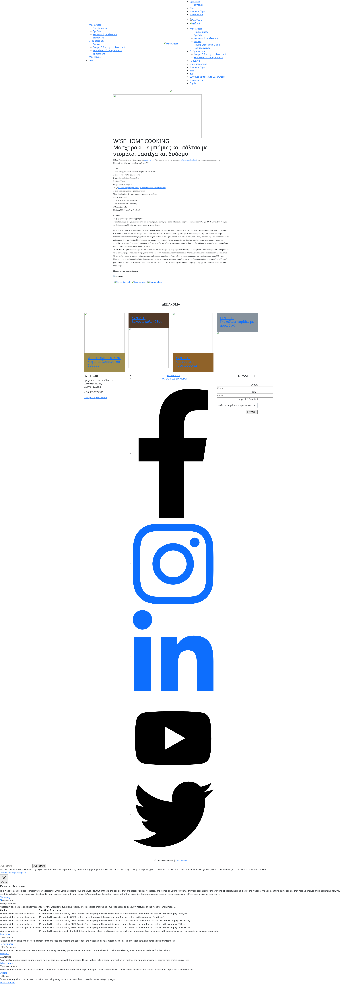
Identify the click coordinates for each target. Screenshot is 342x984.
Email (255, 391)
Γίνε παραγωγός (202, 47)
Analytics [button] (4, 953)
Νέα (91, 60)
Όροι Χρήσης (182, 860)
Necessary (7, 900)
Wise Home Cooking (189, 160)
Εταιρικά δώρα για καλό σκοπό (109, 47)
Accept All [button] (21, 872)
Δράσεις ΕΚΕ (99, 53)
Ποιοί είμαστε (100, 28)
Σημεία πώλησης (198, 63)
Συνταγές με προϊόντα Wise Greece (208, 76)
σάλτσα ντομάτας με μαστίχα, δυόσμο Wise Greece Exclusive (142, 188)
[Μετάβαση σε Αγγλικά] (195, 23)
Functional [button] (5, 934)
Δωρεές (96, 44)
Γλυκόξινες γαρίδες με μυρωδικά (237, 322)
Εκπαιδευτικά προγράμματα (107, 50)
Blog (192, 8)
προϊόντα (147, 160)
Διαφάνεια (98, 37)
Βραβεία (97, 31)
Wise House (95, 56)
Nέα (192, 70)
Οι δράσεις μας (96, 40)
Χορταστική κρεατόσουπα (186, 362)
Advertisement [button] (7, 963)
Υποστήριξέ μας (198, 11)
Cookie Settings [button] (8, 872)
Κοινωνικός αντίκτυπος (105, 34)
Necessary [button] (5, 897)
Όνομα (254, 384)
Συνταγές (198, 4)
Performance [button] (6, 943)
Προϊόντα (195, 1)
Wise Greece (95, 24)
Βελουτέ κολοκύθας (147, 320)
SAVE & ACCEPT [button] (7, 982)
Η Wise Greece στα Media (207, 44)
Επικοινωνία (196, 14)
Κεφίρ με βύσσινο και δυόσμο (104, 362)
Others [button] (3, 972)
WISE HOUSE (173, 375)
